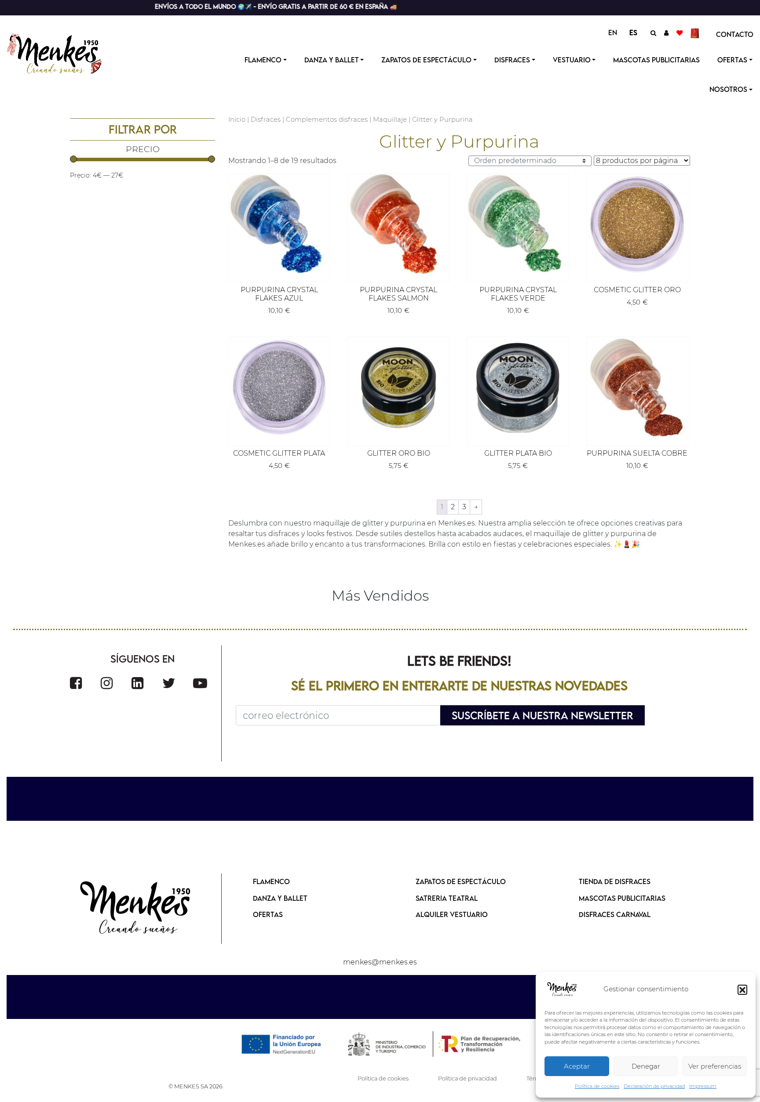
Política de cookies (597, 1086)
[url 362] (398, 387)
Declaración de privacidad (654, 1086)
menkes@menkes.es (380, 962)
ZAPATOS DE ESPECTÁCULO (461, 881)
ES (633, 32)
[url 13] (666, 32)
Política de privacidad (467, 1078)
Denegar (646, 1066)
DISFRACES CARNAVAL (614, 914)
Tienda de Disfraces (614, 881)
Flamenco (263, 59)
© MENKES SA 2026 (195, 1086)
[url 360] (279, 387)
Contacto (734, 34)
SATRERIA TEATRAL (447, 898)
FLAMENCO (271, 881)
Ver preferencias (714, 1066)
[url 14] (679, 32)
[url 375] (200, 683)
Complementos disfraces (327, 119)
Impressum (702, 1086)
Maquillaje (390, 119)
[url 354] (398, 224)
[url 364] (518, 387)
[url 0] (562, 989)
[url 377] (136, 909)
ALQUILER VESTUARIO (452, 914)
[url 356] (518, 224)
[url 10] (63, 52)
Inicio (236, 119)
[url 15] (696, 32)
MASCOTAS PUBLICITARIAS (622, 898)
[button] (742, 989)
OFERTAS (732, 59)
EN (612, 32)
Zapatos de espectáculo (426, 59)
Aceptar (577, 1066)
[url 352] (279, 224)
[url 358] (637, 224)
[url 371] (76, 683)
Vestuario (572, 59)
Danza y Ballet (331, 59)
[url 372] (107, 683)
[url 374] (168, 683)
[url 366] (637, 387)
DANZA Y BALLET (280, 898)
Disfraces (512, 59)
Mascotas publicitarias (656, 59)
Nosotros (728, 89)
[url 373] (137, 683)
